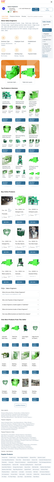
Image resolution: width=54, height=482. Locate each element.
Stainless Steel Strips (6, 469)
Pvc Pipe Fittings (12, 476)
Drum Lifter (18, 459)
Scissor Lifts (34, 459)
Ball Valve (36, 471)
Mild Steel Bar (35, 467)
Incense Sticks (14, 474)
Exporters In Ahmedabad (45, 55)
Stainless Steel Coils (45, 474)
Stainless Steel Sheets (45, 467)
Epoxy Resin (27, 467)
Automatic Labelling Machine (26, 464)
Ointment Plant (44, 469)
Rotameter (4, 462)
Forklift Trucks (12, 457)
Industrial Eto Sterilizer (32, 462)
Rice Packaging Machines (45, 462)
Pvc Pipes (4, 476)
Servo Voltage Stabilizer (23, 457)
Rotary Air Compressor (20, 462)
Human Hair (4, 457)
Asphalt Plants (27, 469)
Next (35, 75)
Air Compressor (5, 474)
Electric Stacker (26, 459)
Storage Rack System (18, 467)
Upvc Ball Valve (28, 476)
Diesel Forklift (38, 464)
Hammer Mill (15, 464)
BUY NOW (6, 222)
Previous (5, 75)
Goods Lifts (29, 474)
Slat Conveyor (36, 469)
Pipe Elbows (36, 476)
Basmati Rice (33, 457)
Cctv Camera (29, 471)
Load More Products (20, 405)
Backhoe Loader (41, 457)
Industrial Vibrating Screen (45, 459)
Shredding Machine (6, 464)
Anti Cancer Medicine (44, 471)
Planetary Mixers (5, 471)
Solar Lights (22, 474)
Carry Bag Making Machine (8, 459)
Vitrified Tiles (36, 474)
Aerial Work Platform (6, 467)
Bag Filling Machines (17, 469)
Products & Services (15, 16)
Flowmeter (11, 462)
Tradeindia (3, 451)
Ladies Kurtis (14, 471)
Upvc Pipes (20, 476)
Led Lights (21, 471)
